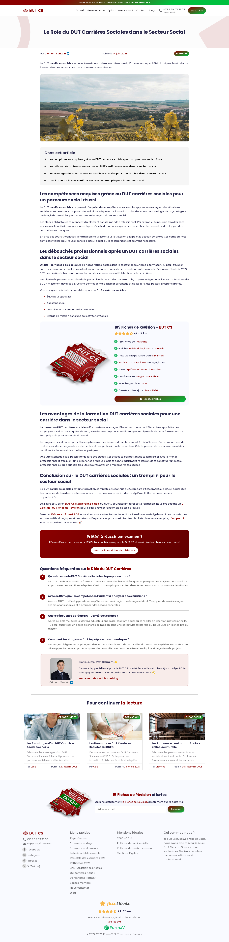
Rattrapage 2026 (80, 863)
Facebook (33, 849)
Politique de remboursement (135, 848)
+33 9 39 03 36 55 (37, 839)
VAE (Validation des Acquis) (86, 867)
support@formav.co (39, 843)
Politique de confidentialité (133, 843)
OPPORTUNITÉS (67, 717)
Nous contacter (79, 887)
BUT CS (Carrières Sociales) (82, 503)
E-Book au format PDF (65, 514)
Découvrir (197, 10)
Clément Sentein (55, 53)
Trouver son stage (81, 843)
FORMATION (131, 717)
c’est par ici (176, 518)
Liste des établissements (85, 853)
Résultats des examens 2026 (87, 858)
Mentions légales (127, 853)
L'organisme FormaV (83, 877)
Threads (32, 860)
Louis (33, 766)
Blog (73, 892)
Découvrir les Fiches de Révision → (114, 550)
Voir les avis (114, 921)
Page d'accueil (78, 838)
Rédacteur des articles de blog (98, 678)
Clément (160, 766)
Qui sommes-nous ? (82, 872)
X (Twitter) (33, 866)
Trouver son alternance (84, 848)
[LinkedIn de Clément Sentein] (68, 53)
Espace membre (80, 882)
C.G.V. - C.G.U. (124, 838)
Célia (95, 766)
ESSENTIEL (181, 53)
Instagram (33, 855)
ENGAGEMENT (193, 717)
